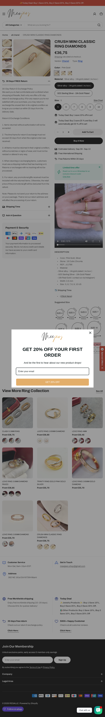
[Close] (90, 332)
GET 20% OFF (52, 382)
